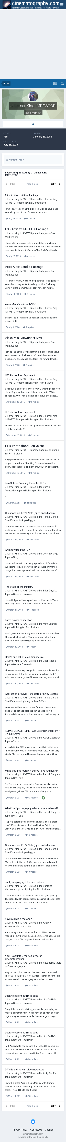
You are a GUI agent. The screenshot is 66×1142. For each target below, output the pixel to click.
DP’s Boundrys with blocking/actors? (25, 1069)
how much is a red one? (18, 918)
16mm (16, 741)
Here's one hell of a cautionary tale (24, 657)
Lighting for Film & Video (40, 382)
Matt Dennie (49, 623)
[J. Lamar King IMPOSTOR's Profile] (33, 123)
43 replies (33, 797)
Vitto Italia (48, 962)
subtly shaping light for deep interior (25, 882)
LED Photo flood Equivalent (20, 375)
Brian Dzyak (49, 590)
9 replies (32, 720)
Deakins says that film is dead (21, 995)
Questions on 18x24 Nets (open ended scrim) (30, 513)
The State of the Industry (19, 586)
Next (53, 184)
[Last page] (60, 184)
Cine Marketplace (36, 202)
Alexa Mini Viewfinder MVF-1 (21, 304)
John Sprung (50, 553)
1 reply (32, 646)
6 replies (32, 760)
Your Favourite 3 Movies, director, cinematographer (23, 957)
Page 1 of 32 (33, 184)
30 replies (34, 576)
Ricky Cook (48, 1073)
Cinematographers (17, 966)
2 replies (29, 327)
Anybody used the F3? (17, 549)
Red (30, 926)
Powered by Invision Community (33, 1137)
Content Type (15, 159)
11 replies (34, 609)
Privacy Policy (20, 1129)
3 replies (31, 294)
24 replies (33, 1022)
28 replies (33, 985)
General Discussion (23, 594)
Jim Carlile (48, 999)
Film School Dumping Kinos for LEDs (25, 483)
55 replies (33, 945)
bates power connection (18, 620)
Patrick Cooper (51, 774)
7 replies (32, 908)
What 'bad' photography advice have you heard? (31, 770)
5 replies (35, 402)
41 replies (31, 502)
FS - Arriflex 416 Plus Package (21, 195)
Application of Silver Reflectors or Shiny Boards (31, 693)
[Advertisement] (33, 44)
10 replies (34, 539)
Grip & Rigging (28, 520)
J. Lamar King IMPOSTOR (18, 199)
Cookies (49, 1129)
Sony (16, 557)
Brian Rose (48, 660)
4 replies (31, 218)
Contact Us (36, 1129)
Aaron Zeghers (51, 737)
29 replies (34, 683)
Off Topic (18, 778)
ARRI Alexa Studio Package (24, 267)
